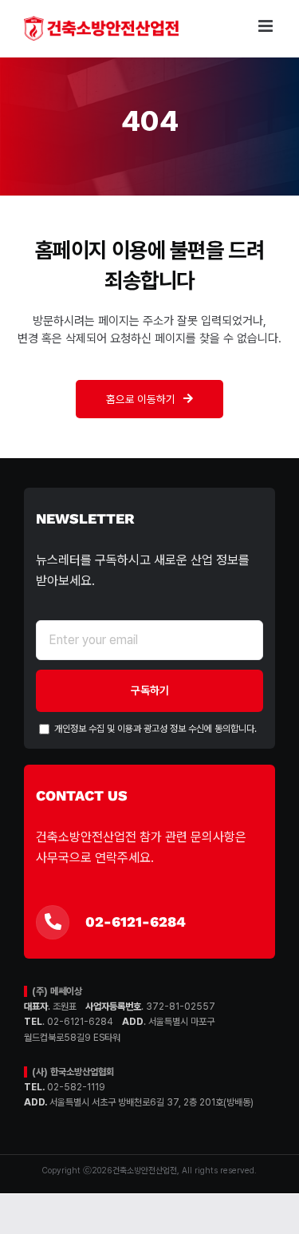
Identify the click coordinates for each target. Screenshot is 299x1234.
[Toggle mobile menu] (266, 26)
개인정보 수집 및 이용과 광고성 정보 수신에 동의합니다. (154, 728)
